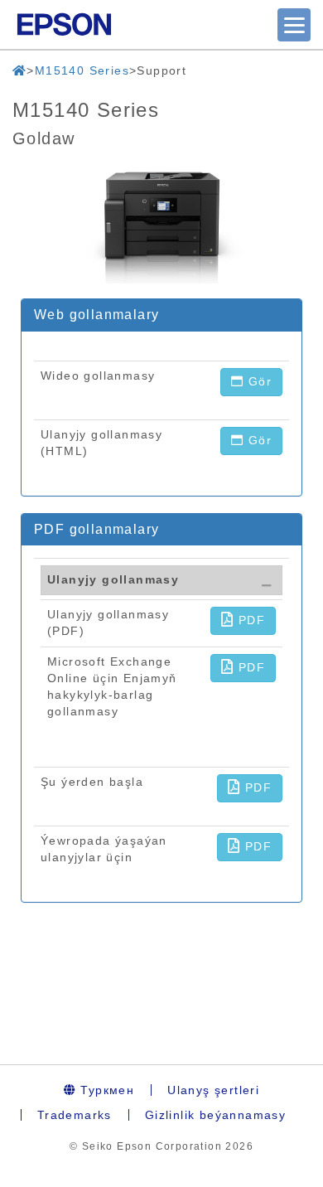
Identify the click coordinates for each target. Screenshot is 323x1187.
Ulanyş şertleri (213, 1090)
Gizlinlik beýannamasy (215, 1115)
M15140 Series (82, 70)
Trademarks (74, 1115)
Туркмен (105, 1090)
